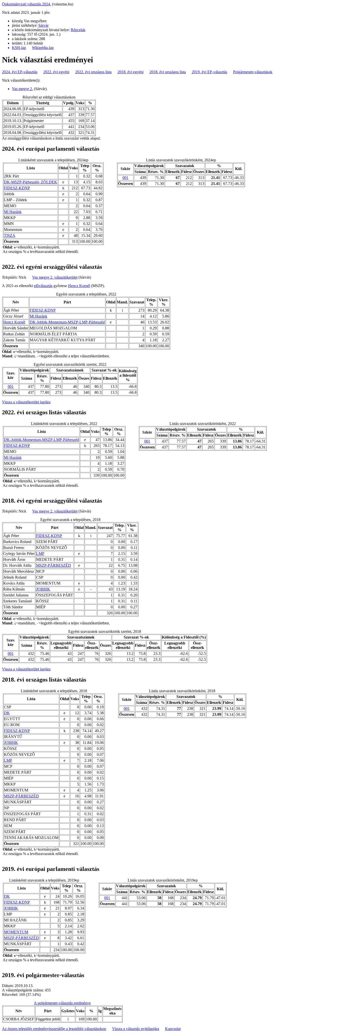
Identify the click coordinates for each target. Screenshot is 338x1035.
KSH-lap (19, 48)
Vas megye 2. (22, 89)
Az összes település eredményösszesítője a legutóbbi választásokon (54, 1029)
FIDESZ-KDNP (17, 188)
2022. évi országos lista (93, 72)
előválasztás (43, 286)
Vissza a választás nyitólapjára (135, 1029)
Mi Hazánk (13, 212)
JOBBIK (43, 589)
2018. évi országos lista (167, 72)
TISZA (9, 235)
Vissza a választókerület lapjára (26, 402)
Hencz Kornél (79, 286)
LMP (40, 553)
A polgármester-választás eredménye (62, 1003)
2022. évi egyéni (56, 72)
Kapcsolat (173, 1029)
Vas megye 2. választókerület (54, 277)
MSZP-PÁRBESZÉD (53, 565)
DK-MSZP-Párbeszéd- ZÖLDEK (30, 182)
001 (125, 177)
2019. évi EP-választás (209, 72)
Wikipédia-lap (43, 48)
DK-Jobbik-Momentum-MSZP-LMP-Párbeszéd (67, 322)
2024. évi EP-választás (19, 72)
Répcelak (78, 30)
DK (7, 713)
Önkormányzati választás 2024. (26, 4)
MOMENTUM (16, 932)
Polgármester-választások (252, 72)
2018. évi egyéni (131, 72)
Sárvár (43, 25)
